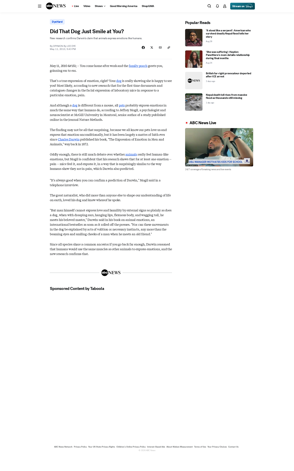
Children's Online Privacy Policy (131, 446)
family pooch (138, 65)
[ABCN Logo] (56, 6)
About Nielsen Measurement (179, 446)
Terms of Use (200, 446)
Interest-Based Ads (156, 446)
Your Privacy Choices (217, 446)
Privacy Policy (80, 446)
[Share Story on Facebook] (143, 47)
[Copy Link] (169, 47)
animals (131, 154)
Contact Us (233, 446)
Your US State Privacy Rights (101, 446)
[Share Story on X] (152, 47)
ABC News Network (63, 446)
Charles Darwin (68, 139)
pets (122, 105)
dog (118, 80)
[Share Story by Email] (160, 47)
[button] (39, 6)
